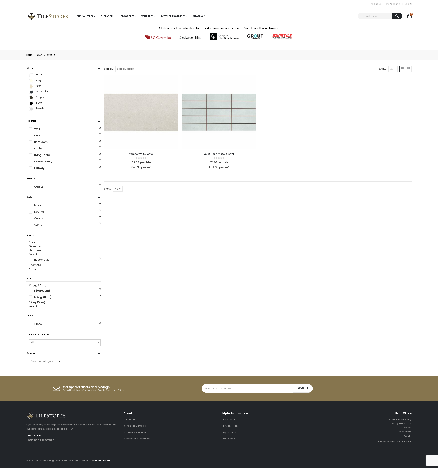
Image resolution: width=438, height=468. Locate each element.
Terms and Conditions (138, 438)
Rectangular (42, 260)
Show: (383, 69)
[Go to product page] (141, 112)
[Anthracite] (31, 92)
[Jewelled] (31, 109)
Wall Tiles (147, 16)
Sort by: (109, 69)
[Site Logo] (47, 16)
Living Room (42, 155)
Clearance (199, 16)
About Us (376, 4)
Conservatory (43, 161)
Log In (408, 4)
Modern (39, 205)
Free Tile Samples (136, 426)
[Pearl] (31, 86)
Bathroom (41, 142)
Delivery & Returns (136, 432)
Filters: (35, 343)
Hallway (39, 168)
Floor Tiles (127, 16)
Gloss (38, 324)
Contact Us (229, 419)
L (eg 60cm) (42, 291)
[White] (31, 75)
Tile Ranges (107, 16)
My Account (393, 4)
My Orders (229, 438)
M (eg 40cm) (42, 297)
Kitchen (39, 148)
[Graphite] (31, 97)
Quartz (38, 187)
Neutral (39, 212)
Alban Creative (101, 460)
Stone (38, 225)
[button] (402, 69)
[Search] (397, 16)
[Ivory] (31, 80)
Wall (37, 129)
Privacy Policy (230, 426)
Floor (37, 135)
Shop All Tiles (85, 16)
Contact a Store (40, 440)
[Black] (31, 103)
